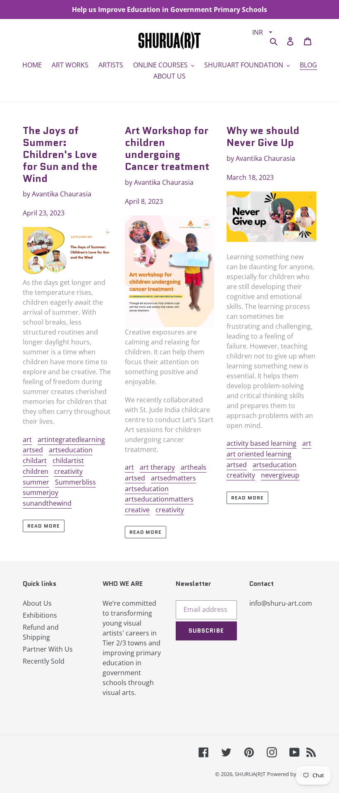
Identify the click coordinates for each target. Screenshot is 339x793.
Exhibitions (40, 615)
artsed (33, 449)
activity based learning (261, 443)
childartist (68, 460)
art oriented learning (259, 454)
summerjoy (40, 492)
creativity (68, 471)
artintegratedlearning (71, 439)
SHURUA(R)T (250, 774)
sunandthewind (47, 503)
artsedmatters (173, 477)
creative (137, 509)
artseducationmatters (159, 499)
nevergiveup (280, 475)
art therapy (157, 467)
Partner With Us (48, 649)
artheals (193, 467)
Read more (43, 525)
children (35, 471)
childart (35, 460)
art (27, 439)
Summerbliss (75, 482)
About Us (37, 603)
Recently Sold (43, 661)
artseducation (71, 449)
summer (36, 482)
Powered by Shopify (291, 774)
